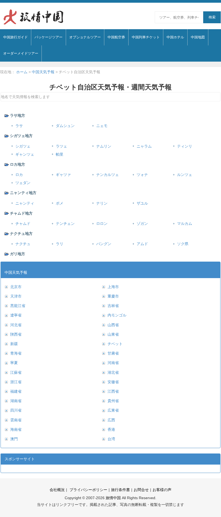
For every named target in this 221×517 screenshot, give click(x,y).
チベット (115, 344)
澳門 (14, 439)
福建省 (16, 391)
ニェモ (102, 126)
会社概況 (57, 490)
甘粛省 (113, 353)
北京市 (16, 287)
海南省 (16, 429)
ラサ (19, 126)
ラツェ (61, 146)
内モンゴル (117, 315)
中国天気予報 (43, 72)
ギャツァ (63, 174)
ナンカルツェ (107, 174)
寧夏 (14, 363)
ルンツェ (184, 174)
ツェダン (22, 183)
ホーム (21, 72)
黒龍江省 (17, 305)
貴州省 (113, 401)
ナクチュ (22, 244)
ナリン (102, 203)
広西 (111, 420)
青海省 (16, 353)
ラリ (59, 244)
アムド (142, 244)
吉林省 (113, 305)
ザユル (142, 203)
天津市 (16, 296)
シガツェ (22, 146)
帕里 (59, 154)
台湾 (111, 439)
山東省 (113, 334)
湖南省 (16, 401)
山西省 (113, 325)
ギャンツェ (24, 154)
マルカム (184, 223)
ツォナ (142, 174)
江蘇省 (16, 372)
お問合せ (141, 490)
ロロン (102, 223)
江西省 (113, 391)
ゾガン (142, 223)
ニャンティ (24, 203)
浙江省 (16, 382)
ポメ (59, 203)
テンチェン (65, 223)
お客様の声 (162, 490)
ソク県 (182, 244)
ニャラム (144, 146)
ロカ (19, 174)
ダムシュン (65, 126)
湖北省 (113, 372)
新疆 (14, 344)
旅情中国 (113, 498)
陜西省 (16, 334)
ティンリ (184, 146)
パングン (103, 244)
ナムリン (103, 146)
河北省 (16, 325)
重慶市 (113, 296)
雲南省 (16, 420)
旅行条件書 (120, 490)
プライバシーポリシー (87, 490)
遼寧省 (16, 315)
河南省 (113, 363)
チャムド (22, 223)
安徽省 (113, 382)
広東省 (113, 410)
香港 (111, 429)
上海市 (113, 287)
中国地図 (198, 37)
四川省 (16, 410)
